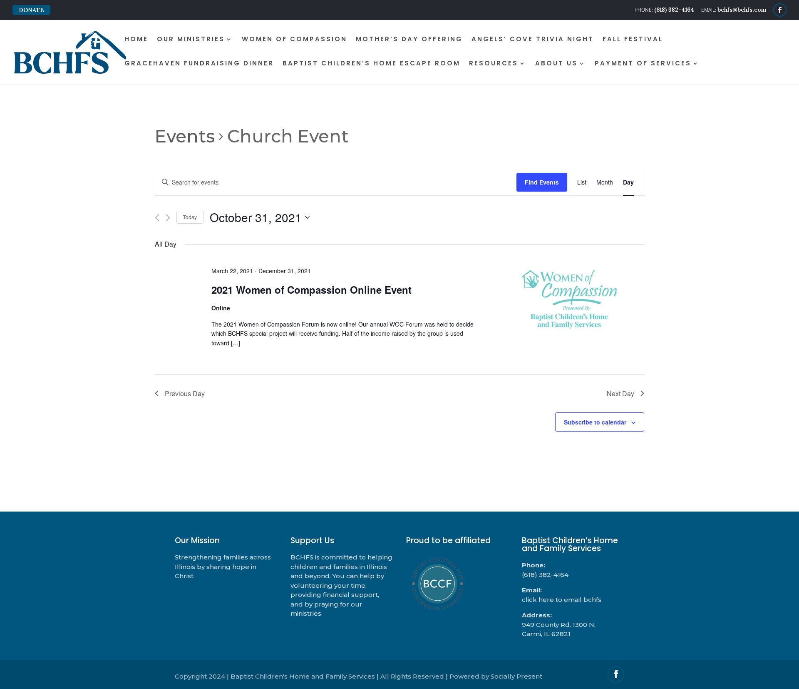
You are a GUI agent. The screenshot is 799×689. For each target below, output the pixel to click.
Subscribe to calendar (595, 422)
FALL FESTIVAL (633, 39)
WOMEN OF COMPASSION (294, 39)
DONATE (31, 10)
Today (190, 216)
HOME (136, 39)
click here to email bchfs (561, 600)
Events (185, 136)
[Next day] (168, 218)
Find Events (542, 182)
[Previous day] (157, 218)
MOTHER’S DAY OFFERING (409, 39)
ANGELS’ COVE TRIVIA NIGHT (532, 39)
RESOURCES (493, 63)
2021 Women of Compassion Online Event (311, 289)
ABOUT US (556, 63)
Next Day (620, 393)
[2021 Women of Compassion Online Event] (569, 299)
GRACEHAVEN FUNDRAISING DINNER (199, 63)
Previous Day (185, 393)
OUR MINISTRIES (191, 39)
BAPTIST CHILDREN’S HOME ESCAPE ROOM (371, 63)
